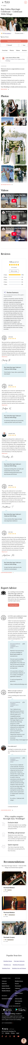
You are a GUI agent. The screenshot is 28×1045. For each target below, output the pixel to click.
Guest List (4, 983)
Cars (16, 990)
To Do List (4, 981)
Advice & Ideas (18, 998)
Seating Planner (5, 985)
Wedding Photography (18, 964)
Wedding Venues (7, 961)
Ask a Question (18, 1001)
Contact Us (17, 1003)
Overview (5, 50)
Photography (18, 985)
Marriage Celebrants (19, 961)
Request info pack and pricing (14, 41)
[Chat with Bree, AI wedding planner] (23, 1040)
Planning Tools (6, 978)
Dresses (17, 983)
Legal (17, 1033)
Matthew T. (8, 507)
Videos (18, 50)
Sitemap (7, 1033)
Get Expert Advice (13, 605)
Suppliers (17, 978)
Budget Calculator (6, 988)
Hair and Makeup (19, 993)
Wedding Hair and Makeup (19, 968)
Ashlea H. (8, 555)
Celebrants (17, 988)
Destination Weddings (7, 998)
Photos (12, 50)
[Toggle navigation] (2, 2)
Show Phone (5, 37)
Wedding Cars (7, 964)
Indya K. (7, 408)
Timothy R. (8, 457)
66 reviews (8, 33)
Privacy (13, 1033)
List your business (7, 1022)
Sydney (4, 5)
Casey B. (6, 360)
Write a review (14, 271)
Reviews (24, 50)
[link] (2, 1036)
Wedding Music (6, 968)
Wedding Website (6, 990)
